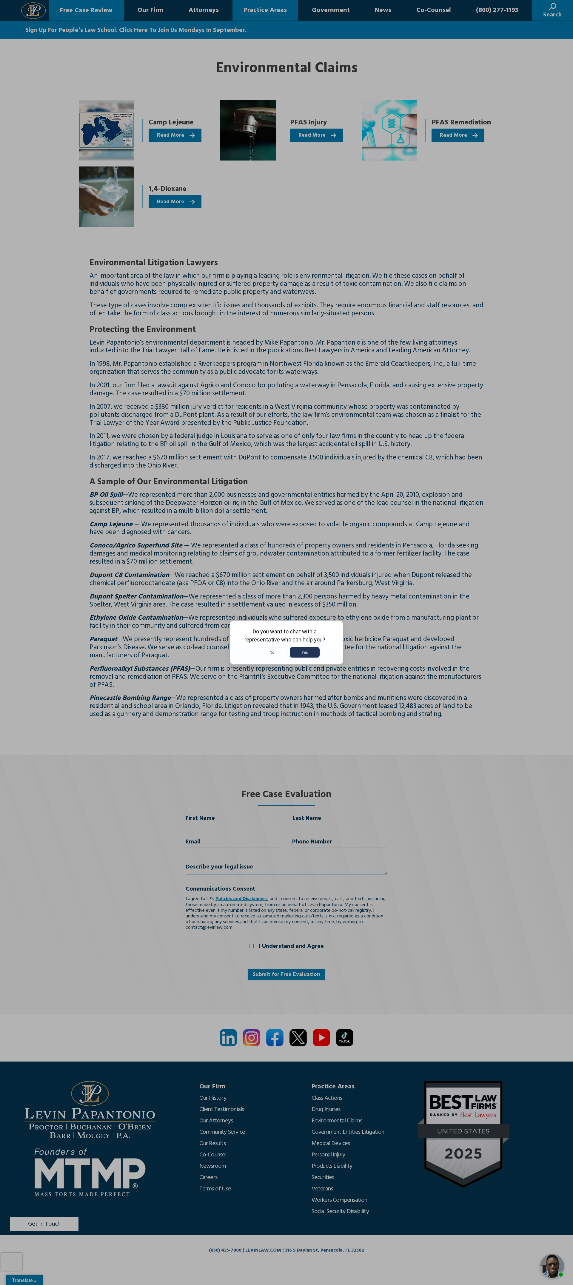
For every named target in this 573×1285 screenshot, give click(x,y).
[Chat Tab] (286, 642)
